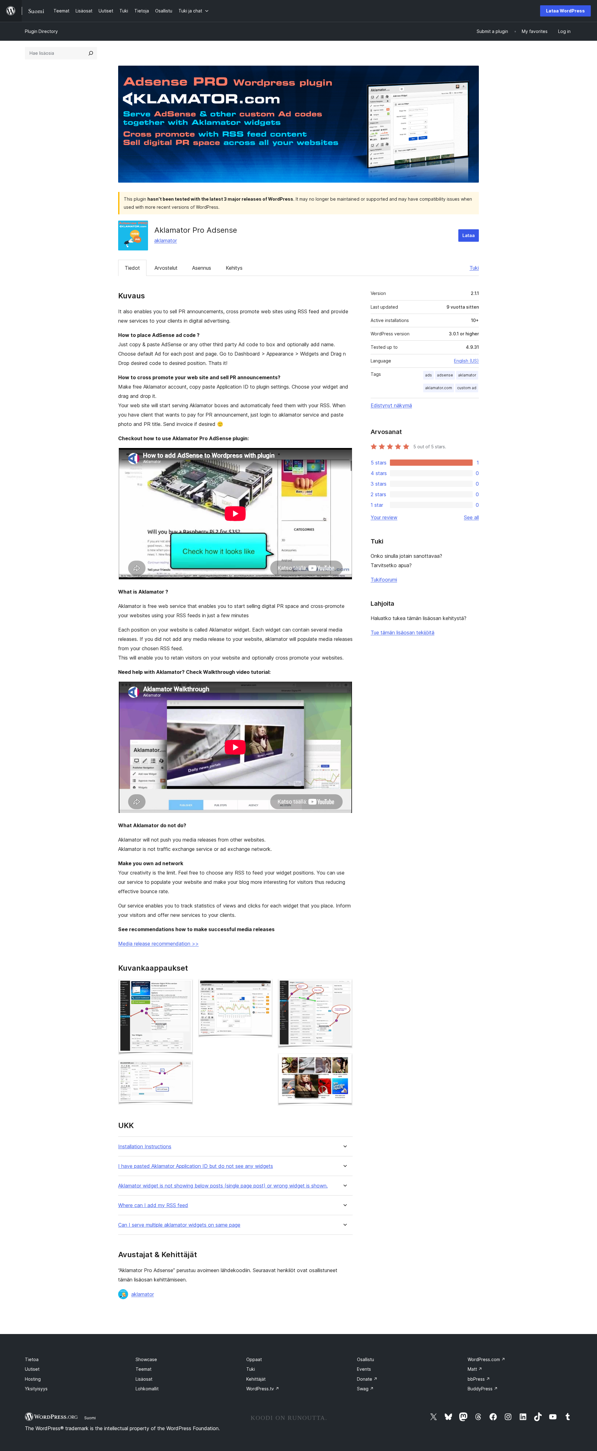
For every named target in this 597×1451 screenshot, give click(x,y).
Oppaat (254, 1359)
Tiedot (132, 268)
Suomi (90, 1417)
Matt (475, 1369)
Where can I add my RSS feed (153, 1205)
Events (364, 1369)
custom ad (466, 387)
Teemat (143, 1369)
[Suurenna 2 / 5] (185, 1068)
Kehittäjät (256, 1379)
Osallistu (365, 1359)
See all (471, 517)
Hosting (33, 1379)
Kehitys (234, 268)
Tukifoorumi (384, 579)
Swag (365, 1388)
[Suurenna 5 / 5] (344, 1062)
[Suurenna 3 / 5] (264, 987)
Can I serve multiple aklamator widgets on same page (179, 1225)
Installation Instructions (144, 1147)
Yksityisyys (36, 1388)
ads (428, 375)
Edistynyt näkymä (391, 405)
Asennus (201, 268)
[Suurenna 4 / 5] (344, 987)
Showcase (146, 1359)
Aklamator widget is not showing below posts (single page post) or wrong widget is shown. (223, 1186)
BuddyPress (483, 1388)
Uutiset (32, 1369)
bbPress (479, 1379)
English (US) (466, 360)
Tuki (474, 268)
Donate (367, 1379)
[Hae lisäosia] (91, 53)
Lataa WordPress (565, 10)
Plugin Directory (41, 31)
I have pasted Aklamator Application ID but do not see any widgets (195, 1166)
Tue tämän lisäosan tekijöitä (402, 632)
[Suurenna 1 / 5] (185, 987)
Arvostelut (166, 268)
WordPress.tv (262, 1388)
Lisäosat (144, 1379)
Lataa (468, 235)
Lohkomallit (147, 1388)
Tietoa (32, 1359)
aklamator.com (438, 387)
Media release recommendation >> (158, 943)
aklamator (165, 240)
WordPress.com (486, 1359)
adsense (445, 375)
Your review (384, 517)
